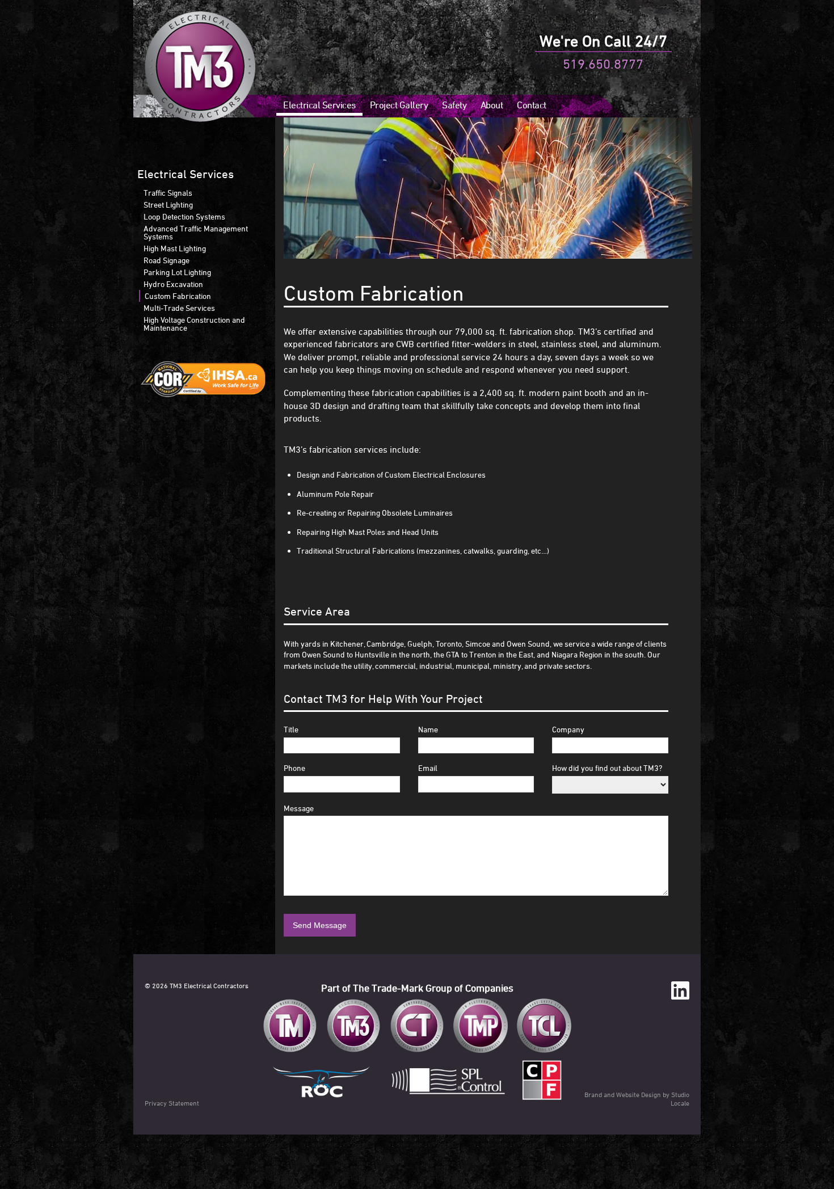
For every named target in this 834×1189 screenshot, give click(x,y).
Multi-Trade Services (179, 308)
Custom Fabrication (178, 296)
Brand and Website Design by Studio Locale (636, 1098)
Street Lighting (168, 204)
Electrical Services (319, 105)
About (492, 105)
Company (568, 729)
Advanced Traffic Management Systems (196, 232)
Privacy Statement (172, 1103)
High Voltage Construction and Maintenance (194, 323)
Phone (294, 768)
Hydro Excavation (173, 284)
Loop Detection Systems (184, 216)
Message (299, 808)
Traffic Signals (168, 192)
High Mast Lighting (175, 248)
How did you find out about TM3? (607, 768)
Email (427, 768)
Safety (454, 105)
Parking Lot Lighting (177, 272)
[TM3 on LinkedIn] (680, 991)
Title (291, 729)
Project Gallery (399, 105)
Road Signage (166, 260)
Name (428, 729)
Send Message (320, 925)
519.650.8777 (603, 63)
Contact (531, 105)
